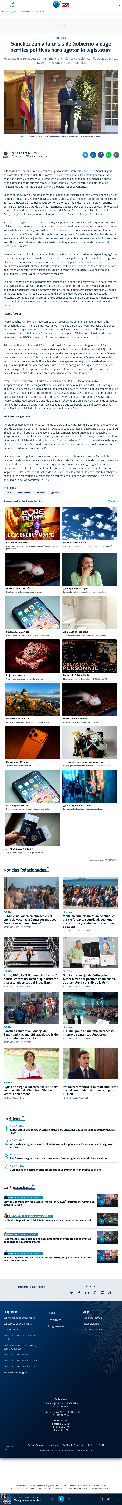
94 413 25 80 (63, 1406)
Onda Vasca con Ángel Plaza (19, 1366)
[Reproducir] (101, 1203)
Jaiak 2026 (39, 12)
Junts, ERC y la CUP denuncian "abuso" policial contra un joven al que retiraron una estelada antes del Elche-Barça (31, 979)
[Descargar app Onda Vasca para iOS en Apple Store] (42, 1292)
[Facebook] (101, 155)
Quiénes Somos (35, 1445)
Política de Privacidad (73, 1445)
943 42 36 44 (63, 1415)
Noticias (53, 1313)
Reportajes (54, 1320)
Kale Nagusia (11, 1329)
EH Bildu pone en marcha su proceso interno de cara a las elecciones (88, 1033)
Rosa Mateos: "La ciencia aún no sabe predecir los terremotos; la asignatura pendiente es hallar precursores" (47, 1240)
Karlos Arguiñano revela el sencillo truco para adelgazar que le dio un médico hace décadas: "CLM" (63, 1131)
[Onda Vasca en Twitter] (71, 1293)
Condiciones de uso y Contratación (56, 1450)
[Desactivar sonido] (108, 1499)
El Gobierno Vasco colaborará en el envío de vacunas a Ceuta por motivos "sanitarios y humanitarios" (30, 919)
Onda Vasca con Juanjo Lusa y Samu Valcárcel (20, 1347)
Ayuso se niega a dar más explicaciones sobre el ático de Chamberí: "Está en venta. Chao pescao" (31, 1090)
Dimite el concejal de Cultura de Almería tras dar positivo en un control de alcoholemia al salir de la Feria (90, 979)
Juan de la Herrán (92, 1317)
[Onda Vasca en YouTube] (87, 1293)
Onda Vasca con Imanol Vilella (20, 1360)
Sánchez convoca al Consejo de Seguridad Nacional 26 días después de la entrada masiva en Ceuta (31, 1034)
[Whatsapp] (109, 155)
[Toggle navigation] (4, 4)
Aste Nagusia (10, 12)
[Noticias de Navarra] (105, 1466)
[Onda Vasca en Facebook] (79, 1293)
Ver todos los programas (17, 1372)
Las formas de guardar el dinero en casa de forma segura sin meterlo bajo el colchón (59, 1158)
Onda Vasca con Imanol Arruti (20, 1354)
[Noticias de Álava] (80, 1466)
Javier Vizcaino (91, 1323)
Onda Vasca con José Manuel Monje (19, 1337)
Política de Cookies (97, 1445)
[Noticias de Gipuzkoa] (36, 1466)
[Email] (116, 155)
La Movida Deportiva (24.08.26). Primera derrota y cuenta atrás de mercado (48, 1220)
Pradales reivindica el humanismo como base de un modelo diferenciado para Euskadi (90, 1090)
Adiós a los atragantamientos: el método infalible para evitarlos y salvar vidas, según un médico (61, 1145)
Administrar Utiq (86, 1450)
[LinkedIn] (93, 155)
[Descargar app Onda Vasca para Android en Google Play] (22, 1292)
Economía (15, 1154)
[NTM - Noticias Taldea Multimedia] (61, 1466)
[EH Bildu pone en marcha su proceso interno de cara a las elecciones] (90, 1008)
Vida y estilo (17, 1126)
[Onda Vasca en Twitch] (102, 1293)
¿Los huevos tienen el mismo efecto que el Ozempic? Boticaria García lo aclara (55, 1169)
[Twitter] (85, 155)
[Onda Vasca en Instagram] (94, 1293)
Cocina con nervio (92, 1329)
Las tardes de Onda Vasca (18, 1323)
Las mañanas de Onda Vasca (19, 1317)
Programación (56, 1326)
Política (8, 912)
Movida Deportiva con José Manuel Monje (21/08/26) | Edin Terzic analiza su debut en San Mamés (48, 1259)
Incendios (25, 12)
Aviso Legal (52, 1445)
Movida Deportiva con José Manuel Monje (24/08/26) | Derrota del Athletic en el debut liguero (49, 1203)
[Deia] (13, 1466)
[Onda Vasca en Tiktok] (110, 1293)
